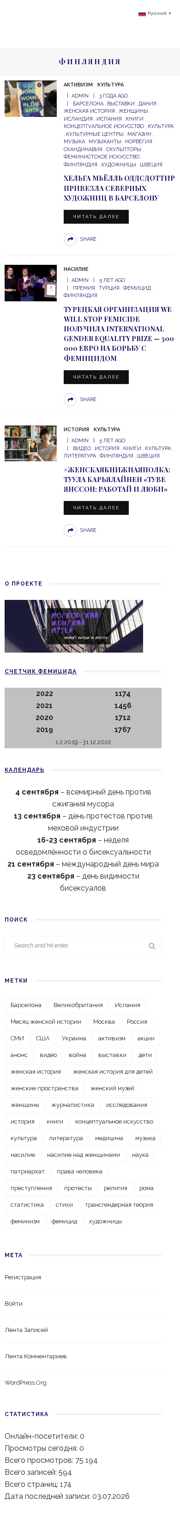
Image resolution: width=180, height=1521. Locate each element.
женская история (36, 1071)
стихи (64, 1204)
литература (66, 1138)
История (76, 430)
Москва (104, 1021)
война (77, 1054)
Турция (109, 288)
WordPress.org (26, 1382)
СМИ (17, 1038)
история (107, 449)
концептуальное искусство (114, 1121)
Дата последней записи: (48, 1496)
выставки (121, 104)
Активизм (78, 85)
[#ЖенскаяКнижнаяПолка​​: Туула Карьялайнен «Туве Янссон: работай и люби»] (31, 442)
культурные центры (95, 134)
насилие (23, 1154)
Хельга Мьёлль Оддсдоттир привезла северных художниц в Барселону (119, 187)
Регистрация (23, 1277)
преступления (31, 1188)
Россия (137, 1021)
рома (146, 1188)
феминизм (25, 1221)
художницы (118, 165)
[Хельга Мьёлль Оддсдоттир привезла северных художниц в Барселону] (31, 98)
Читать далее (96, 216)
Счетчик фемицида (41, 671)
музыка (145, 1138)
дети (145, 1054)
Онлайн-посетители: (42, 1436)
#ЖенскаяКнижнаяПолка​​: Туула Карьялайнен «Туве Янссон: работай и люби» (117, 479)
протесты (78, 1188)
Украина (74, 1038)
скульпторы (123, 150)
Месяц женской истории (46, 1021)
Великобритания (78, 1005)
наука (140, 1154)
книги (135, 119)
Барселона (88, 104)
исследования (126, 1104)
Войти (14, 1303)
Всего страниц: (32, 1484)
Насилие (76, 269)
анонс (19, 1054)
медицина (109, 1138)
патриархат (28, 1171)
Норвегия (138, 142)
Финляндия (116, 456)
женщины (133, 111)
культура (161, 126)
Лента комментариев (36, 1356)
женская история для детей (113, 1071)
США (43, 1038)
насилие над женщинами (83, 1154)
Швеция (151, 165)
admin (80, 96)
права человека (79, 1171)
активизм (112, 1038)
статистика (27, 1204)
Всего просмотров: (40, 1460)
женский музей (112, 1088)
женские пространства (44, 1088)
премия (84, 288)
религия (115, 1188)
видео (82, 449)
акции (146, 1038)
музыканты (105, 142)
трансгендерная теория (119, 1204)
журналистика (72, 1104)
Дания (147, 104)
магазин (139, 134)
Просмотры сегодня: (42, 1448)
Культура (110, 85)
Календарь (24, 770)
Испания (109, 119)
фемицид (137, 288)
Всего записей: (32, 1472)
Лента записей (26, 1329)
